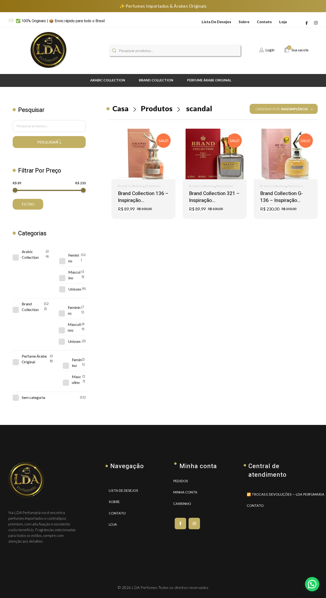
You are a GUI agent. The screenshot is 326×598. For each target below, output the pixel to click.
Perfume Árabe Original (34, 359)
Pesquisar (47, 142)
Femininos (153, 186)
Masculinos (225, 186)
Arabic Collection (30, 254)
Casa (120, 108)
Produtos (157, 108)
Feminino (73, 258)
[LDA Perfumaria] (49, 50)
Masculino (74, 275)
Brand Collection (131, 186)
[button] (142, 177)
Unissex (74, 289)
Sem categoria (33, 397)
